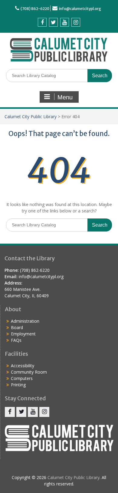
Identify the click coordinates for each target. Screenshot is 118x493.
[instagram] (75, 22)
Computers (22, 378)
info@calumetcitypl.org (80, 8)
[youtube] (64, 22)
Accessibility (22, 365)
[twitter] (53, 22)
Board (17, 327)
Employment (23, 334)
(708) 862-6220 (35, 8)
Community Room (29, 372)
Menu (65, 97)
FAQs (16, 340)
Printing (18, 385)
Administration (25, 321)
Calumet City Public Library (31, 116)
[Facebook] (42, 22)
